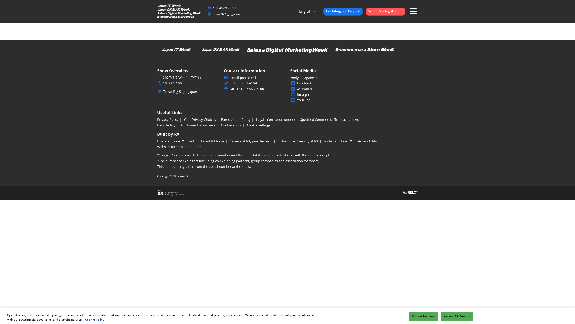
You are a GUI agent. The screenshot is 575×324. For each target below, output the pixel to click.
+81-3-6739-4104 (243, 83)
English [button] (305, 11)
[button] (343, 11)
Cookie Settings (423, 316)
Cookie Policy (94, 319)
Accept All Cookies (457, 316)
